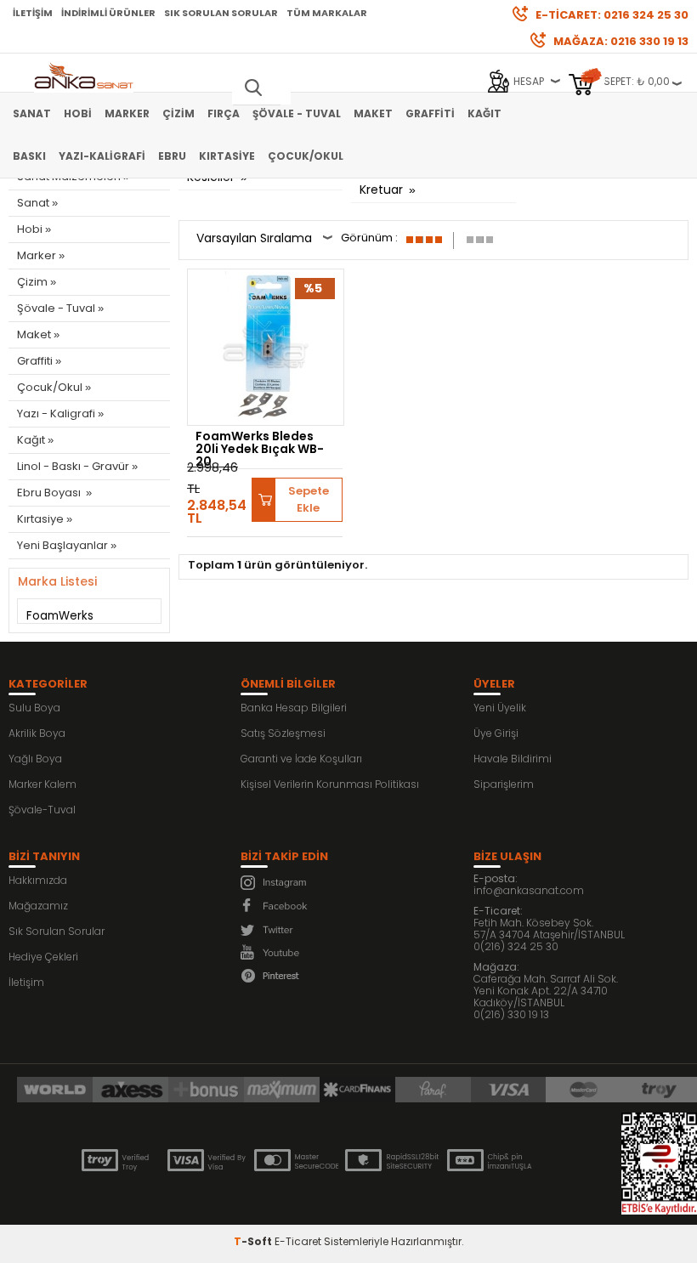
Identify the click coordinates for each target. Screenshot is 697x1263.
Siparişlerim (503, 784)
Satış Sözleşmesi (283, 733)
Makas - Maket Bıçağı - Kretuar (428, 181)
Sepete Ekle (308, 499)
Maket (373, 113)
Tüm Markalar (326, 13)
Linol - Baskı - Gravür (73, 466)
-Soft (254, 1241)
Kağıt (485, 113)
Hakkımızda (37, 880)
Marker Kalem (42, 784)
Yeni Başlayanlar (62, 545)
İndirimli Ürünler (108, 13)
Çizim (178, 113)
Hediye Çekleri (43, 956)
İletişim (33, 13)
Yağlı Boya (35, 758)
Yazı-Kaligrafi (102, 156)
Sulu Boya (34, 707)
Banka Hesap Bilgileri (294, 707)
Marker (127, 113)
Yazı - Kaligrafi (56, 413)
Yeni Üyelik (499, 707)
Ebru (172, 156)
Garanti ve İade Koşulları (301, 758)
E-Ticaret (298, 1241)
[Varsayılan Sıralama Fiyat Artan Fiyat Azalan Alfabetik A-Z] (264, 240)
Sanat (32, 113)
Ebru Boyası (50, 492)
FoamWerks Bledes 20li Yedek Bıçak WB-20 (260, 448)
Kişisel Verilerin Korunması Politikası (330, 784)
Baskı (29, 156)
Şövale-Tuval (42, 809)
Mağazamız (38, 905)
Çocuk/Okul (305, 156)
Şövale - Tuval (296, 113)
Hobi (78, 113)
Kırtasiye (227, 156)
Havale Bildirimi (512, 758)
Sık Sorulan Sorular (221, 13)
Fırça (223, 113)
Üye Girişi (495, 733)
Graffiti (430, 113)
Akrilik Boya (36, 733)
